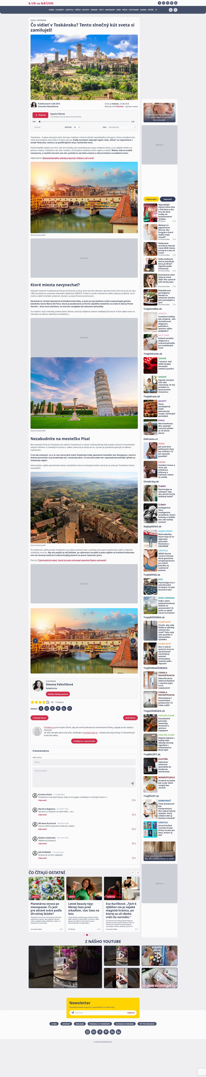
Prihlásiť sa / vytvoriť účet (84, 741)
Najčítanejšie (151, 199)
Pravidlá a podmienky (100, 1024)
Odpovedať (42, 800)
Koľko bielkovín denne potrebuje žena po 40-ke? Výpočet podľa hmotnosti (166, 264)
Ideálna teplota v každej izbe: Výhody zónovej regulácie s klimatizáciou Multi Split (166, 744)
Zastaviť (37, 127)
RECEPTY (85, 10)
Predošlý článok (39, 718)
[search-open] (175, 10)
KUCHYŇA (163, 759)
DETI (160, 579)
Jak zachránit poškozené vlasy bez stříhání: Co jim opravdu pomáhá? (166, 451)
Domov (33, 20)
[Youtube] (163, 3)
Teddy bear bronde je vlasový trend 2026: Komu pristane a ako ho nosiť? (166, 248)
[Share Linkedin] (64, 708)
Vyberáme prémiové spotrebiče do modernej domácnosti (164, 767)
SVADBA (143, 10)
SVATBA (161, 462)
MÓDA (124, 10)
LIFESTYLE (69, 10)
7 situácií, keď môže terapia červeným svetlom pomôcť (166, 365)
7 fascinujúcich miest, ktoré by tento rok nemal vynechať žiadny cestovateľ (72, 560)
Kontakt (66, 1024)
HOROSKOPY (110, 10)
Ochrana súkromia (125, 1024)
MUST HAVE (163, 335)
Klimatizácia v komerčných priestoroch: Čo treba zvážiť (165, 701)
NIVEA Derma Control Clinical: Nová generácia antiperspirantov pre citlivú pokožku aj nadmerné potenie (166, 561)
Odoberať (131, 1013)
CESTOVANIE (134, 10)
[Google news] (112, 1032)
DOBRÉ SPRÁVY (165, 531)
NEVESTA (162, 313)
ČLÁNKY (162, 486)
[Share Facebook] (41, 708)
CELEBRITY (59, 10)
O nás (54, 1024)
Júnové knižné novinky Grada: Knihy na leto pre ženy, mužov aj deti (166, 830)
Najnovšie (168, 199)
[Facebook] (159, 3)
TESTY (101, 10)
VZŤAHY (78, 10)
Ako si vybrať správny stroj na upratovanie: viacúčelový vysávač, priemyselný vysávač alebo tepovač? (166, 655)
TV (156, 10)
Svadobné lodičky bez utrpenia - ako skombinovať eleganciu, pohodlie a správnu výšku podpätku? (166, 323)
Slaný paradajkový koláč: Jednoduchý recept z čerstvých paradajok (166, 410)
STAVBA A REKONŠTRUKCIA (166, 674)
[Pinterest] (171, 3)
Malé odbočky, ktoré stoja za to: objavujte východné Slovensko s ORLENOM (166, 540)
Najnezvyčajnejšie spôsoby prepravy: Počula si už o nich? (68, 158)
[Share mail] (69, 708)
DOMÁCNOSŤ (164, 622)
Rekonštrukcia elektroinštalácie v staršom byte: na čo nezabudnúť (166, 683)
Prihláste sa (49, 727)
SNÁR (118, 10)
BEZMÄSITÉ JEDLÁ (166, 777)
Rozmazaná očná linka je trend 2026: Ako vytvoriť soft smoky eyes (166, 278)
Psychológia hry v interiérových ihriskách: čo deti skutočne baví (166, 586)
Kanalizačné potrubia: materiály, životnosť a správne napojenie (164, 724)
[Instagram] (167, 3)
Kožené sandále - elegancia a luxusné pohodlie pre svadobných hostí (166, 343)
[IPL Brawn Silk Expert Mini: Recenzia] (159, 978)
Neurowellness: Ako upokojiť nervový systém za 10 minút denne (165, 428)
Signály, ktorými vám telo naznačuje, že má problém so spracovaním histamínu (166, 386)
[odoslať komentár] (132, 784)
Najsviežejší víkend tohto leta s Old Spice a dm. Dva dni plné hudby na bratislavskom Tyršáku (166, 211)
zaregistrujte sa (90, 732)
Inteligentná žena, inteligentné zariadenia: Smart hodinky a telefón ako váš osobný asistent (166, 514)
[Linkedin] (175, 3)
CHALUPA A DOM (166, 715)
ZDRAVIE (94, 10)
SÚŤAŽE (151, 10)
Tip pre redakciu (147, 1024)
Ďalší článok (130, 718)
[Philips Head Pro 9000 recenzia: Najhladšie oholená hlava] (159, 956)
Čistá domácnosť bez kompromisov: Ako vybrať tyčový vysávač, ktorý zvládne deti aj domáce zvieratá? (166, 811)
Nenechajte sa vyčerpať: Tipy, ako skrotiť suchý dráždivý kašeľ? (166, 493)
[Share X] (52, 708)
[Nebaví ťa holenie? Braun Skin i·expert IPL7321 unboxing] (121, 978)
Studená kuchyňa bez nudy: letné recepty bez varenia (166, 784)
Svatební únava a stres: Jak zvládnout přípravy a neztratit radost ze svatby (166, 471)
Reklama (80, 1024)
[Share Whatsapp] (46, 708)
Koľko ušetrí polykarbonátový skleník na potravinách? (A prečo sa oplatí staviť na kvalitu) (166, 607)
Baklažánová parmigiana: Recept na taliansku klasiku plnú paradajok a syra (166, 296)
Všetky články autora (58, 694)
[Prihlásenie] (171, 10)
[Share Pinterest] (58, 708)
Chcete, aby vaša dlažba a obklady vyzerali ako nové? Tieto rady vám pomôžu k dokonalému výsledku (166, 632)
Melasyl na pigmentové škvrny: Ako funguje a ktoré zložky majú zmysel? (165, 231)
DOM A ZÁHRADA (166, 598)
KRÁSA (51, 10)
